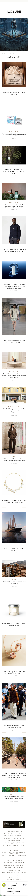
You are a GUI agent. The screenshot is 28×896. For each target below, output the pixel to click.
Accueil (4, 53)
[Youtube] (17, 15)
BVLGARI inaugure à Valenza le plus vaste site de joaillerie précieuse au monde (14, 411)
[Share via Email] (20, 99)
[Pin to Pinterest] (12, 99)
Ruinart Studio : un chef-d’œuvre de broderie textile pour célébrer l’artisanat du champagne (14, 375)
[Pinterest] (15, 15)
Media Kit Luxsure (10, 831)
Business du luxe (14, 881)
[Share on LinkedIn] (14, 99)
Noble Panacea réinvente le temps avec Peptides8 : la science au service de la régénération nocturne (14, 286)
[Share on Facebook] (9, 99)
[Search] (26, 4)
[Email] (19, 15)
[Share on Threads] (17, 99)
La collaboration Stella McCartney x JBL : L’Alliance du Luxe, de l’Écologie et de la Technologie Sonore (14, 775)
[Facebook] (8, 15)
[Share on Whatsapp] (15, 99)
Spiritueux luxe (17, 879)
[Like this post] (7, 99)
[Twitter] (10, 15)
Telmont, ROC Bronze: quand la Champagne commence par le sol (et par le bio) (14, 171)
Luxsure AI (19, 831)
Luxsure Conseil (19, 833)
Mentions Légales (9, 833)
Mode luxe (9, 879)
